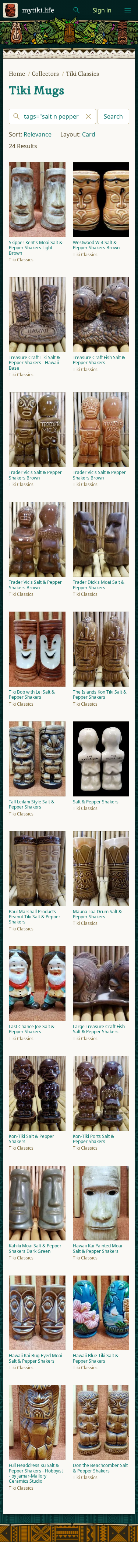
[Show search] (76, 10)
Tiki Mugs (36, 90)
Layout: (70, 134)
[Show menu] (127, 10)
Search (113, 116)
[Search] (52, 116)
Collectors (46, 74)
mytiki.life (38, 10)
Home (17, 74)
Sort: (15, 134)
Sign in (102, 10)
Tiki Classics (82, 74)
